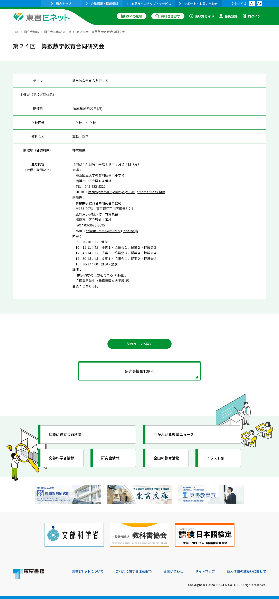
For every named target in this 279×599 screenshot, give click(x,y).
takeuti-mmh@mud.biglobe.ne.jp (112, 230)
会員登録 (231, 16)
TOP (16, 32)
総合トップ (63, 3)
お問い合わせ (173, 571)
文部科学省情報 (61, 457)
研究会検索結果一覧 (57, 32)
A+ (259, 3)
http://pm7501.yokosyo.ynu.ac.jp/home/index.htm (126, 191)
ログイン (254, 16)
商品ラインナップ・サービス (151, 3)
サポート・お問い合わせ (201, 3)
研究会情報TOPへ (139, 371)
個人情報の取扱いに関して (246, 571)
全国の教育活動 (166, 457)
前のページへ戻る (139, 343)
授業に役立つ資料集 (65, 434)
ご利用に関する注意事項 (134, 571)
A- (252, 3)
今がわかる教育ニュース (174, 434)
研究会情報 (31, 32)
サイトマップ (205, 571)
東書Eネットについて (88, 571)
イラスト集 (215, 457)
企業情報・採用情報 (104, 3)
